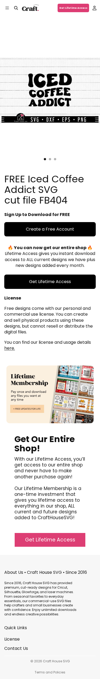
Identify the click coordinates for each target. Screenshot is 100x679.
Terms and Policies (50, 672)
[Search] (16, 7)
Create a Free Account (50, 229)
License (12, 639)
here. (9, 348)
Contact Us (16, 648)
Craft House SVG (56, 661)
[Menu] (7, 8)
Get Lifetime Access (73, 8)
